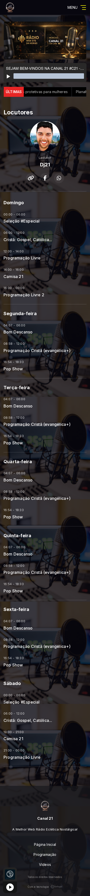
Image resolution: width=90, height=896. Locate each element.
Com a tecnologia (38, 886)
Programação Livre (22, 258)
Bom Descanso (18, 332)
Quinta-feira (18, 535)
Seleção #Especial (22, 221)
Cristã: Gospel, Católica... (28, 239)
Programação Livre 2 (24, 295)
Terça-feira (17, 387)
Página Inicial (45, 844)
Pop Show (13, 369)
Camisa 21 (13, 276)
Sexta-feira (16, 609)
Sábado (12, 683)
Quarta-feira (18, 461)
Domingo (14, 202)
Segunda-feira (20, 313)
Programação (45, 854)
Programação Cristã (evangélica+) (37, 350)
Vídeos (45, 864)
